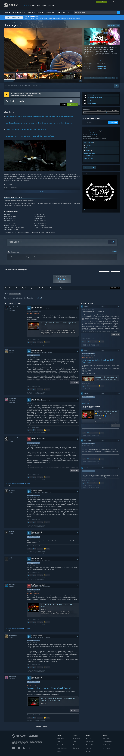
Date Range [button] (42, 288)
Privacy (88, 738)
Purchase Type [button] (20, 288)
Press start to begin (15, 307)
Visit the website (88, 142)
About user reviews (104, 271)
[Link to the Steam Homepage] (11, 6)
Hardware (76, 745)
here (38, 257)
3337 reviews (12, 678)
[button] (7, 12)
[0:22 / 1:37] (43, 50)
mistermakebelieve (14, 438)
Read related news (89, 155)
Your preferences (115, 271)
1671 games (12, 400)
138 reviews (12, 402)
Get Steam (106, 738)
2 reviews (11, 492)
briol (10, 558)
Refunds (88, 751)
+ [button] (116, 77)
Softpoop (11, 531)
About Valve (76, 738)
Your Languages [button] (13, 294)
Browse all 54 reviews (41, 726)
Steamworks (60, 745)
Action (85, 77)
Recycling (76, 748)
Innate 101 (12, 490)
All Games (6, 23)
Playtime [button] (52, 288)
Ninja (113, 77)
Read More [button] (74, 382)
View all (114, 251)
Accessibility (89, 741)
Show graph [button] (114, 287)
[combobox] (95, 12)
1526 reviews (12, 310)
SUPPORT (51, 5)
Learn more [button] (113, 122)
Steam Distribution (62, 748)
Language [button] (32, 288)
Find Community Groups (90, 161)
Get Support (106, 745)
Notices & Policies (91, 745)
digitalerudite (13, 635)
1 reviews (11, 637)
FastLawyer (12, 676)
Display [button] (61, 288)
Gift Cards (59, 751)
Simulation (95, 77)
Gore (109, 77)
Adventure (101, 77)
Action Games (14, 23)
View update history (89, 153)
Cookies (88, 748)
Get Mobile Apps (107, 741)
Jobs (74, 741)
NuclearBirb (12, 398)
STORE (26, 5)
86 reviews (11, 586)
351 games (11, 439)
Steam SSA (60, 741)
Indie (90, 77)
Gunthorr (11, 350)
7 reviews (11, 441)
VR (106, 77)
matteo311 (12, 584)
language (115, 1)
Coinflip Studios (101, 66)
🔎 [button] (84, 209)
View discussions (88, 158)
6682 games (12, 308)
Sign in (7, 85)
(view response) (9, 485)
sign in (109, 1)
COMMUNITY (35, 5)
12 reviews (11, 352)
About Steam (60, 738)
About (44, 5)
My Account (106, 748)
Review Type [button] (8, 288)
